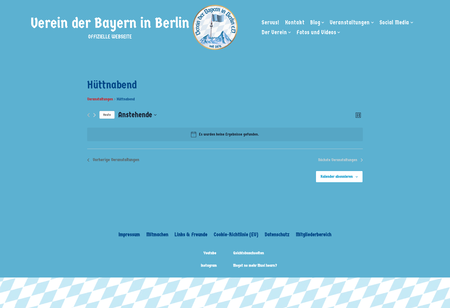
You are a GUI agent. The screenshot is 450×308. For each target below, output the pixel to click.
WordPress (161, 284)
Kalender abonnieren (337, 176)
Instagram (209, 265)
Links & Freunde (191, 234)
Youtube (209, 253)
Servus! (270, 22)
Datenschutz (277, 234)
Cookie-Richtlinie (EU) (236, 234)
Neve (97, 284)
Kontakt (295, 22)
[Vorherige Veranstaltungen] (88, 115)
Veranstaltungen (100, 99)
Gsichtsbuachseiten (248, 253)
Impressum (129, 234)
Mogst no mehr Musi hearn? (255, 265)
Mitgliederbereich (313, 234)
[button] (322, 22)
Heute (107, 115)
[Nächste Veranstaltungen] (94, 115)
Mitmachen (157, 234)
